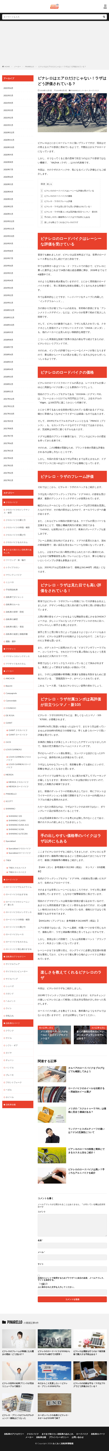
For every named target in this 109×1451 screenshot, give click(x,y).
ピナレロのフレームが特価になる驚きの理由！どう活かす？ (18, 1352)
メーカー (17, 66)
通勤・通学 (11, 641)
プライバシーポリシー (59, 1437)
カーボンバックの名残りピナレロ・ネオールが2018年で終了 (54, 1416)
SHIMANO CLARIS (17, 820)
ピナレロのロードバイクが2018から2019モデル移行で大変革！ (54, 1352)
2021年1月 (8, 125)
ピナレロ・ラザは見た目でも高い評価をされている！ (66, 206)
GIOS (8, 742)
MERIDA (9, 774)
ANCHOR (10, 678)
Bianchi (9, 686)
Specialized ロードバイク (20, 853)
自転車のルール (13, 604)
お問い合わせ (78, 1437)
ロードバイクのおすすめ (17, 894)
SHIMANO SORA (16, 829)
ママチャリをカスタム (16, 663)
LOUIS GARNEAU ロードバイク (19, 765)
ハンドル (10, 1067)
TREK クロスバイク (17, 867)
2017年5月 (8, 450)
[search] (104, 16)
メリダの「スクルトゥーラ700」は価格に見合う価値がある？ (87, 1110)
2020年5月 (8, 184)
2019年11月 (9, 228)
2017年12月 (9, 399)
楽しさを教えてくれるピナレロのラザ (59, 222)
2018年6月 (8, 354)
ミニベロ (10, 582)
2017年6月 (8, 443)
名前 (40, 1240)
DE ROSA (10, 715)
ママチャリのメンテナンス (18, 656)
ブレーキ (10, 1075)
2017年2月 (8, 473)
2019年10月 (9, 236)
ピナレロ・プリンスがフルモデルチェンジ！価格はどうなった (18, 1416)
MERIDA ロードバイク (19, 786)
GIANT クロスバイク (18, 730)
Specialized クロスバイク (20, 848)
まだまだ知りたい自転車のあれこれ (18, 551)
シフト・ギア (12, 1045)
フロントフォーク (14, 1082)
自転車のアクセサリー (16, 956)
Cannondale (11, 700)
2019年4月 (8, 280)
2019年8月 (8, 251)
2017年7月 (8, 436)
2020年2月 (8, 206)
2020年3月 (8, 199)
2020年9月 (8, 154)
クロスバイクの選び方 (16, 535)
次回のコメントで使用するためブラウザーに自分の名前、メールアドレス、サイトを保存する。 (71, 1279)
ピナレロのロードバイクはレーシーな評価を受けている (67, 190)
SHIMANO (10, 808)
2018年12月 (9, 310)
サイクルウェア (13, 964)
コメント (42, 1212)
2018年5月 (8, 362)
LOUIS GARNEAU (14, 749)
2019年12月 (9, 221)
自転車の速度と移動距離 (17, 634)
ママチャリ (11, 649)
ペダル (9, 1089)
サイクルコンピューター (17, 971)
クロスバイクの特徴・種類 (18, 527)
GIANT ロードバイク (18, 734)
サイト (41, 1264)
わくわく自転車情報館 (63, 1443)
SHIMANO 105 (15, 816)
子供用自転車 (12, 589)
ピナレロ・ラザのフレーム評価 (56, 201)
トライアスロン (13, 567)
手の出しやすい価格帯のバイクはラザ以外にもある (65, 217)
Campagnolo (11, 693)
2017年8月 (8, 428)
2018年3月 (8, 376)
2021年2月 (8, 117)
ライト (9, 1008)
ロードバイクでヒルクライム (19, 887)
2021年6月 (8, 88)
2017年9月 (8, 421)
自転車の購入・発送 (15, 626)
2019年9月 (8, 243)
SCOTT (9, 801)
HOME (7, 66)
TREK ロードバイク (17, 872)
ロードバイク (94, 90)
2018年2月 (8, 384)
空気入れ (10, 1015)
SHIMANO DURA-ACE (19, 825)
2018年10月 (9, 325)
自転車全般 (11, 1104)
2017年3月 (8, 465)
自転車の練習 (12, 619)
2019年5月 (8, 273)
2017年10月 (9, 413)
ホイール (10, 1097)
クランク (10, 1030)
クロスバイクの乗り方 (16, 520)
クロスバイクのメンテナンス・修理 (17, 511)
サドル (9, 1038)
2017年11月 (9, 406)
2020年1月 (8, 214)
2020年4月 (8, 191)
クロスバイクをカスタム (17, 542)
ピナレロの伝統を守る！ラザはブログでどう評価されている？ (89, 1384)
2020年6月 (8, 177)
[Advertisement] (54, 44)
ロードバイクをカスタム (17, 941)
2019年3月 (8, 288)
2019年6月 (8, 265)
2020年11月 (9, 140)
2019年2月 (8, 295)
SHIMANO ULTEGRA (18, 833)
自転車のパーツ (13, 1023)
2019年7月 (8, 258)
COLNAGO (11, 708)
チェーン (10, 1060)
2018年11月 (9, 317)
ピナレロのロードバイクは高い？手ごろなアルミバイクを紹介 (86, 1171)
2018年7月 (8, 347)
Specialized (11, 841)
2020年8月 (8, 162)
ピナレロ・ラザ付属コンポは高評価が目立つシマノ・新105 (69, 211)
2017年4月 (8, 458)
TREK (8, 860)
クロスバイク (12, 502)
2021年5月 (8, 95)
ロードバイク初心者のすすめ (19, 949)
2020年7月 (8, 169)
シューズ (10, 986)
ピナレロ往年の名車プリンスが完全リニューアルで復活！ (18, 1384)
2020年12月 (9, 132)
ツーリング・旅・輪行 (16, 560)
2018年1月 (8, 391)
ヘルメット (11, 1001)
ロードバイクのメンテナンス (19, 912)
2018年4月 (8, 369)
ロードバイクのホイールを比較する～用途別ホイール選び (86, 1090)
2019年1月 (8, 302)
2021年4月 (8, 103)
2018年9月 (8, 332)
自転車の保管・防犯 (15, 612)
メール (41, 1252)
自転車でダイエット (15, 597)
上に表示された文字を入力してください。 (57, 1287)
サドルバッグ (12, 978)
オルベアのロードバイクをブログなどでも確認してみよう (86, 1069)
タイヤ (9, 1052)
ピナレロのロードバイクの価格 (56, 196)
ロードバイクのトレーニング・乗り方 (17, 903)
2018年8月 (8, 339)
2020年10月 (9, 147)
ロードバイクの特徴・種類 (18, 919)
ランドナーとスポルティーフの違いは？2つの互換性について (86, 1130)
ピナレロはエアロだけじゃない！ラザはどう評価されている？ (62, 66)
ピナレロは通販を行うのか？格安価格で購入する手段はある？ (89, 1352)
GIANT (9, 723)
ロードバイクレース (15, 934)
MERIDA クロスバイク (19, 782)
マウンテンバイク (14, 575)
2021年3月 (8, 110)
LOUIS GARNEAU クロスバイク (19, 758)
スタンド (10, 993)
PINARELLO (29, 66)
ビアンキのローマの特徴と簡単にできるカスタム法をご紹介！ (86, 1151)
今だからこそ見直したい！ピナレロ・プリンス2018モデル (53, 1384)
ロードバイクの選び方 (16, 927)
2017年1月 (8, 480)
